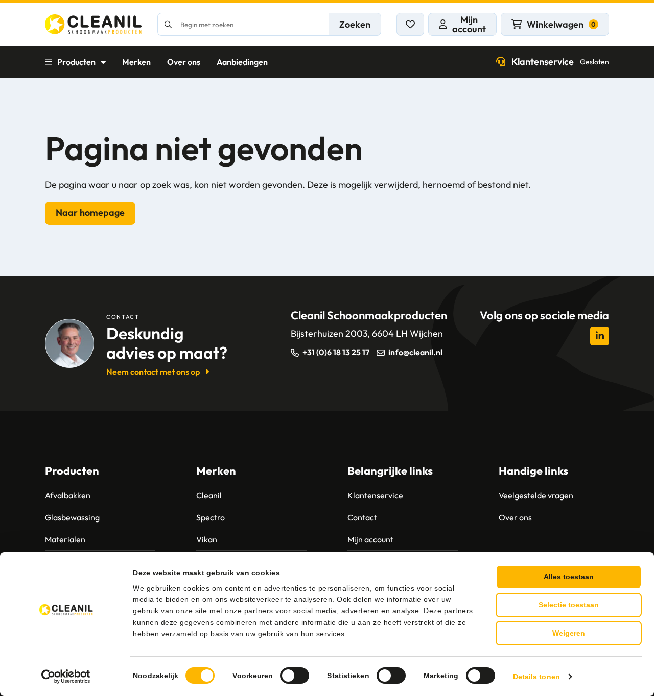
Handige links (533, 471)
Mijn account (370, 539)
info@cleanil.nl (415, 352)
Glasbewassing (72, 517)
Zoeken (354, 24)
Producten (76, 62)
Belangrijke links (390, 471)
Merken (136, 62)
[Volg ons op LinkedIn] (599, 336)
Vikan (206, 539)
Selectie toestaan (569, 605)
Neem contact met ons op (153, 371)
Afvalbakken (67, 495)
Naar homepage (90, 213)
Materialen (65, 539)
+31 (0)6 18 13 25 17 (335, 352)
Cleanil (209, 495)
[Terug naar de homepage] (93, 24)
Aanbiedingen (242, 62)
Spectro (210, 517)
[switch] (294, 675)
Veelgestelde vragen (536, 495)
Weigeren (568, 633)
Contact (362, 517)
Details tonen (536, 676)
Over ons (183, 62)
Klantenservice (560, 62)
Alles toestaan (569, 577)
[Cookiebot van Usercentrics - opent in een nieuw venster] (66, 676)
